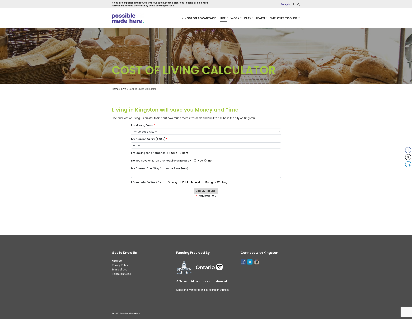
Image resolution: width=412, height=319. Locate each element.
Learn (260, 18)
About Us (117, 260)
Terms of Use (119, 269)
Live (223, 18)
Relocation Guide (121, 273)
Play (247, 18)
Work (234, 18)
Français (285, 4)
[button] (408, 171)
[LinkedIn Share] (408, 164)
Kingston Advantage (199, 18)
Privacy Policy (120, 265)
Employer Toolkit (284, 18)
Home (115, 88)
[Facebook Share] (408, 150)
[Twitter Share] (408, 157)
